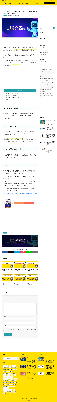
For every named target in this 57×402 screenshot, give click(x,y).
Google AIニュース (43, 76)
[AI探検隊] (7, 3)
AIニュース (4, 15)
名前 (5, 316)
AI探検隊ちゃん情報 (45, 52)
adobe (47, 69)
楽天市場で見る (29, 203)
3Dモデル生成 (42, 69)
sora (49, 78)
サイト (5, 325)
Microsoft (41, 78)
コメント (6, 301)
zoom (52, 78)
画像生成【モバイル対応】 (48, 87)
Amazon (4, 369)
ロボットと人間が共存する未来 (13, 97)
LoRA (51, 76)
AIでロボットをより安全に (12, 93)
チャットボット (42, 82)
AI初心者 (41, 71)
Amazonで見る (19, 203)
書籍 (4, 382)
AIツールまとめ (44, 45)
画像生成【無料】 (43, 91)
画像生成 (43, 61)
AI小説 (45, 71)
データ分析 (48, 82)
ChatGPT (43, 54)
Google (48, 74)
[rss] (53, 0)
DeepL (16, 369)
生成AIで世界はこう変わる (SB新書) (21, 200)
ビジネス (52, 82)
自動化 (41, 95)
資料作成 (51, 95)
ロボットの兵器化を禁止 (12, 95)
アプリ (41, 80)
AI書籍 (49, 71)
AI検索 (52, 71)
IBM (48, 76)
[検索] (54, 0)
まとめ (8, 99)
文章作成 (50, 84)
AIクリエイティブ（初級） (46, 38)
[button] (5, 252)
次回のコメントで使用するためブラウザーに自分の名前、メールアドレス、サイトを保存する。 (20, 330)
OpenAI (45, 78)
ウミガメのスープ (46, 80)
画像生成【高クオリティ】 (44, 93)
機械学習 (7, 382)
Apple (8, 369)
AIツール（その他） (45, 47)
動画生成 (43, 59)
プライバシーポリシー (28, 398)
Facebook (41, 74)
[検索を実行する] (54, 28)
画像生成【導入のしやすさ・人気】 (46, 89)
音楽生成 (41, 97)
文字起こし (46, 84)
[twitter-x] (51, 0)
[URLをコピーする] (35, 252)
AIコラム (43, 40)
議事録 (47, 95)
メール (5, 321)
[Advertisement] (20, 41)
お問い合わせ (35, 398)
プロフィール (21, 398)
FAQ (45, 74)
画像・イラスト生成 (13, 382)
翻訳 (51, 93)
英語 (44, 95)
